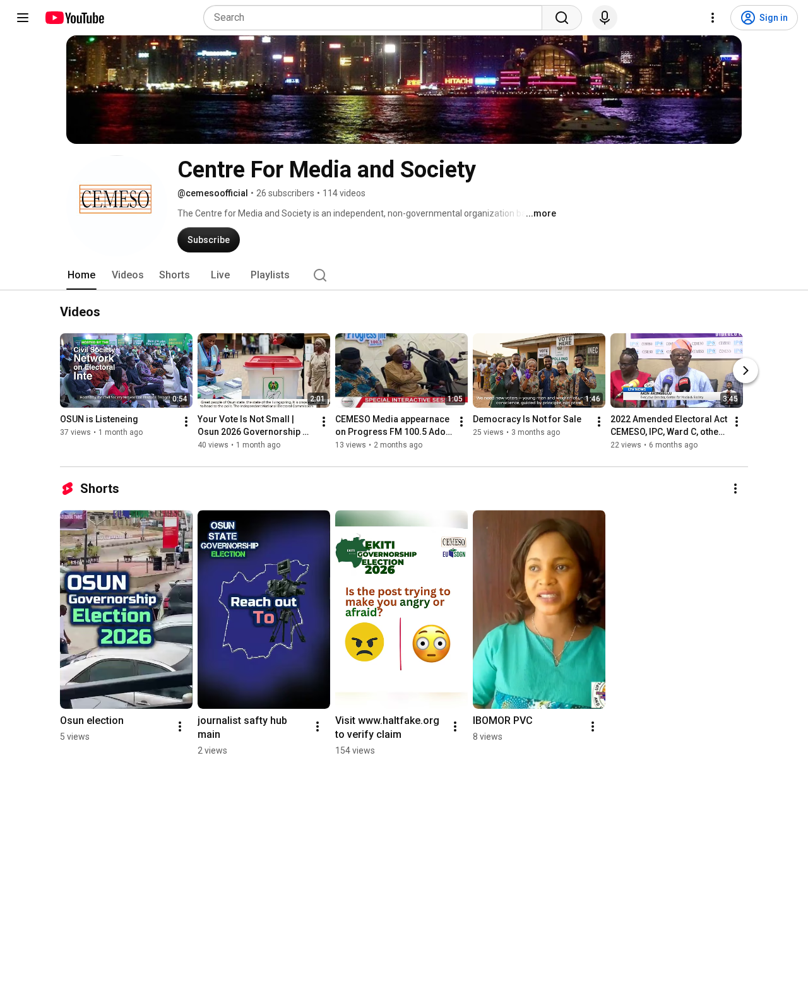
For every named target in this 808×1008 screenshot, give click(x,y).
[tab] (81, 275)
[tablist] (404, 275)
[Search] (562, 17)
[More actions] (186, 422)
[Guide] (22, 17)
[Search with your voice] (604, 17)
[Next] (745, 371)
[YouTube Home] (74, 17)
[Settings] (712, 17)
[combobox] (376, 17)
